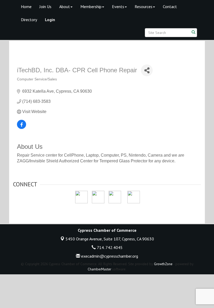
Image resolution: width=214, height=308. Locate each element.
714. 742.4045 (109, 247)
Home (26, 6)
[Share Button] (147, 70)
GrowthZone (163, 264)
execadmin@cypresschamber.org (109, 256)
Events (118, 6)
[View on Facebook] (21, 127)
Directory (29, 19)
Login (50, 19)
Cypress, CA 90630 (110, 238)
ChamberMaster (99, 269)
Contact (170, 6)
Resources (143, 6)
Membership (91, 6)
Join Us (45, 6)
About (64, 6)
